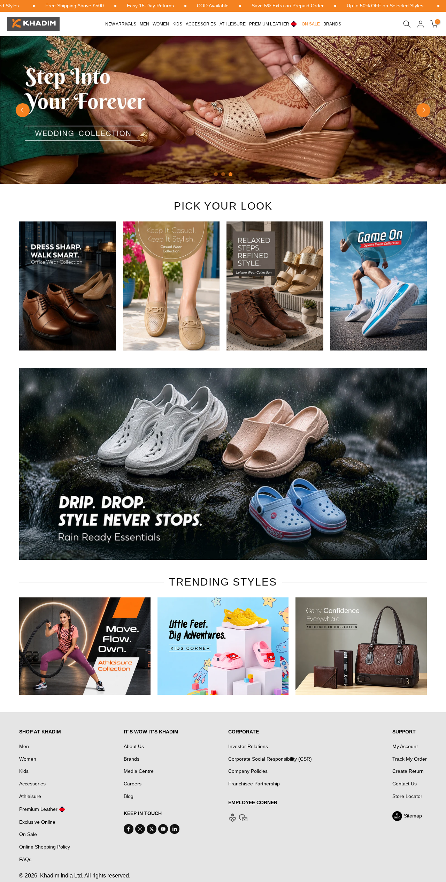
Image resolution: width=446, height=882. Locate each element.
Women (161, 24)
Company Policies (248, 771)
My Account (405, 746)
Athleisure (30, 796)
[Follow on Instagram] (140, 829)
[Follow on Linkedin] (174, 829)
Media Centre (139, 771)
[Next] (423, 110)
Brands (332, 24)
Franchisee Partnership (254, 783)
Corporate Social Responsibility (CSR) (270, 759)
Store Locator (407, 796)
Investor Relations (248, 746)
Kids (177, 24)
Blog (128, 796)
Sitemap (413, 816)
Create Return (408, 771)
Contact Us (404, 783)
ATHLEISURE (233, 24)
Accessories (201, 24)
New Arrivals (120, 24)
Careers (132, 783)
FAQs (25, 859)
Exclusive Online (37, 822)
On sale (311, 24)
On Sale (28, 834)
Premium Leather (38, 809)
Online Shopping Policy (44, 847)
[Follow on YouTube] (163, 829)
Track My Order (409, 759)
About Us (134, 746)
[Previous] (23, 110)
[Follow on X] (151, 829)
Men (144, 24)
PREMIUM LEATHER (269, 24)
